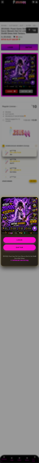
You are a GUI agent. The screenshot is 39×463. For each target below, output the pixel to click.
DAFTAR (19, 247)
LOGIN (19, 240)
